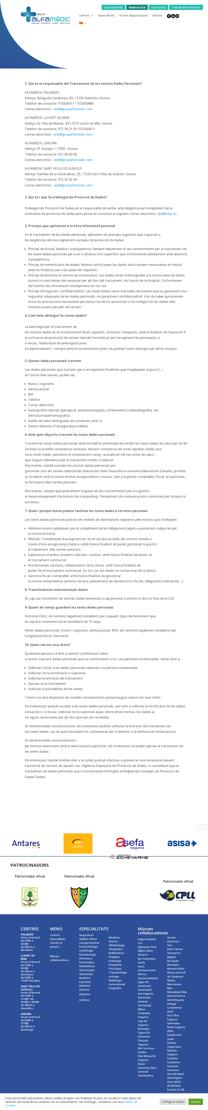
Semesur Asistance (173, 1068)
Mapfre (171, 957)
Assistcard (144, 986)
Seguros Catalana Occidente (173, 1058)
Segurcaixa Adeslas (174, 1048)
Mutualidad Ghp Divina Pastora (177, 994)
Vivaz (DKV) (174, 1082)
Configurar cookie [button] (173, 1101)
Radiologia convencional (117, 982)
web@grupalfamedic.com (73, 134)
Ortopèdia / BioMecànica (116, 951)
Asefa (141, 962)
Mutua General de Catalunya (176, 974)
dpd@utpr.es (167, 213)
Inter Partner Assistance (175, 951)
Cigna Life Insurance (144, 1034)
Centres (84, 15)
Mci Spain (173, 961)
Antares (143, 954)
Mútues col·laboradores (59, 958)
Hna (169, 945)
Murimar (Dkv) (175, 968)
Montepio (173, 964)
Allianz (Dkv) (145, 950)
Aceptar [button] (195, 1101)
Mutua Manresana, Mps (174, 984)
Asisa (141, 966)
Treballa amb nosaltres (186, 7)
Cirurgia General (89, 943)
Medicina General (84, 987)
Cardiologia (86, 950)
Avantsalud (145, 989)
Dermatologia (87, 954)
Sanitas (171, 1043)
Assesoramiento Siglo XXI (148, 980)
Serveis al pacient (56, 944)
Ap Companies (147, 958)
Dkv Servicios (146, 1048)
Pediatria (114, 957)
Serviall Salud (175, 1074)
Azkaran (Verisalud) (144, 1003)
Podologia (115, 961)
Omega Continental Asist (174, 1007)
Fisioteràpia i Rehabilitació (87, 964)
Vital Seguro (174, 1078)
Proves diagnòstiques (133, 15)
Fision (141, 1064)
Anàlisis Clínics (88, 939)
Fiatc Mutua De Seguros (147, 1058)
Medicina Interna (114, 939)
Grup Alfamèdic (113, 7)
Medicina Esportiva (85, 980)
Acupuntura (86, 935)
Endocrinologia (88, 946)
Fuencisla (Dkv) (147, 1068)
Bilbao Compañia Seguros (144, 1013)
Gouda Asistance (173, 939)
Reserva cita (137, 7)
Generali (143, 1071)
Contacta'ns (158, 7)
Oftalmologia (117, 945)
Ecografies (115, 988)
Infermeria (85, 958)
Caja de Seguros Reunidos (144, 1025)
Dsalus (142, 1052)
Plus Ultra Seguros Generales (173, 1019)
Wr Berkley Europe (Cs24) (175, 1087)
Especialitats (106, 15)
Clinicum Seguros (143, 1042)
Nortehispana (175, 1000)
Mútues (157, 15)
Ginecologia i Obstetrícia (87, 972)
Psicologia (115, 968)
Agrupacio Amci (147, 947)
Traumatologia (118, 972)
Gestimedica (145, 1075)
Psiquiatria (115, 964)
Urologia (114, 976)
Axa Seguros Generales (146, 995)
